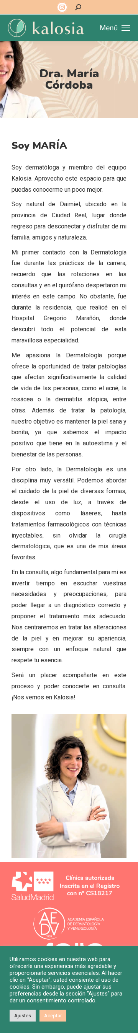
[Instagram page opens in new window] (62, 7)
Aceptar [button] (53, 1015)
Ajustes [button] (22, 1015)
